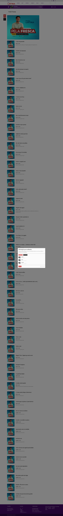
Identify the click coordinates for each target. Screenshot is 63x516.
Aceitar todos (20, 254)
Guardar (20, 266)
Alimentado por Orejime (42, 266)
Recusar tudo (25, 254)
